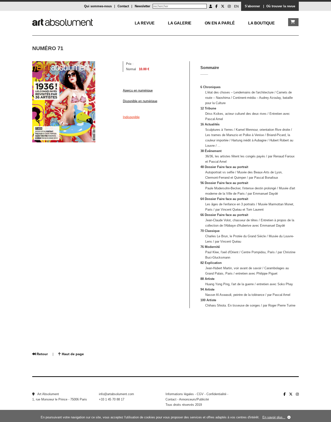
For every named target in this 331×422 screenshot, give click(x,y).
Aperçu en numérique (138, 90)
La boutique (261, 23)
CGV (200, 394)
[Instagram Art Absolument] (229, 6)
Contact (123, 6)
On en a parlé (220, 23)
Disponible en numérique (140, 101)
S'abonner (252, 6)
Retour (42, 354)
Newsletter (142, 6)
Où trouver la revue (280, 6)
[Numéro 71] (63, 141)
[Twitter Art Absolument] (222, 6)
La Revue (145, 23)
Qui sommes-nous (98, 6)
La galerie (179, 23)
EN (236, 6)
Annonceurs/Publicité (194, 399)
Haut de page (72, 354)
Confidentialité (216, 394)
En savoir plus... (273, 417)
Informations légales (180, 394)
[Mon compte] (210, 6)
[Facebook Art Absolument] (216, 6)
